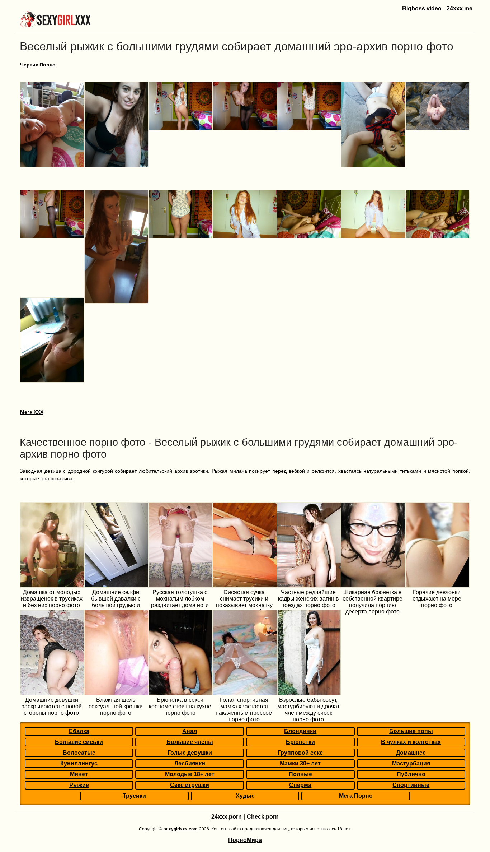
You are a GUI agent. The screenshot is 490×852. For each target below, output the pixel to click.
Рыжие (79, 785)
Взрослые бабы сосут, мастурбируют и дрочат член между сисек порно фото (308, 709)
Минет (79, 774)
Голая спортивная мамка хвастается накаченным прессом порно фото (244, 709)
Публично (411, 774)
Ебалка (79, 731)
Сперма (300, 785)
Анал (189, 731)
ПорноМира (245, 840)
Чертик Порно (38, 65)
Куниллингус (79, 763)
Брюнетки (300, 742)
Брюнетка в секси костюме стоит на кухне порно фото (180, 706)
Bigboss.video (422, 8)
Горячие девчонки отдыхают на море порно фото (437, 598)
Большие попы (411, 731)
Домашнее (411, 753)
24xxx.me (459, 8)
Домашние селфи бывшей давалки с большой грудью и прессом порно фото (115, 602)
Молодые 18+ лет (190, 774)
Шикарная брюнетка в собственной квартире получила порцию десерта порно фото (372, 602)
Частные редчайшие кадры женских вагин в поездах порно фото (308, 598)
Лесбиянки (189, 763)
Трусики (134, 796)
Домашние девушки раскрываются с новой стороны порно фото (51, 706)
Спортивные (410, 785)
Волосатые (79, 753)
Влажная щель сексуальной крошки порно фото (116, 706)
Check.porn (263, 817)
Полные (300, 774)
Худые (245, 796)
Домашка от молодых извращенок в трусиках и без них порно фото (52, 598)
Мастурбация (411, 763)
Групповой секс (300, 753)
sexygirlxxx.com (181, 829)
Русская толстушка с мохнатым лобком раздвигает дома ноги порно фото (180, 602)
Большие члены (189, 742)
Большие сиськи (79, 742)
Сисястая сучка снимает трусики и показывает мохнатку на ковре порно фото (244, 602)
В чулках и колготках (411, 742)
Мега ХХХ (31, 412)
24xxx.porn (226, 817)
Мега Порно (356, 796)
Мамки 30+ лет (300, 763)
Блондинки (300, 731)
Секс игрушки (189, 785)
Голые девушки (190, 753)
